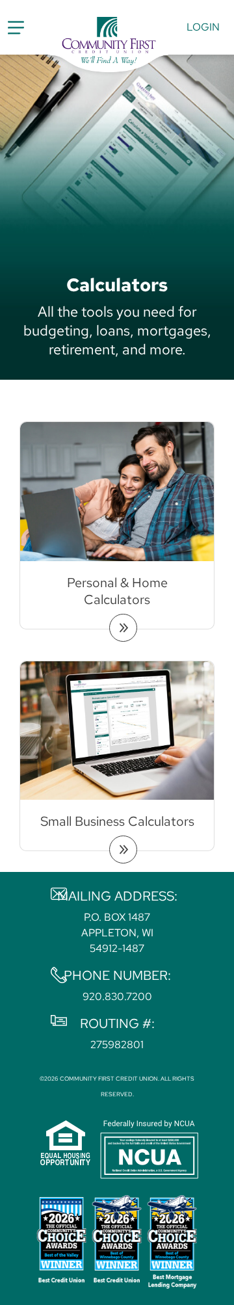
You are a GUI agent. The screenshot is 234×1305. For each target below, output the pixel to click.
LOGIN (203, 27)
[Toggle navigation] (16, 27)
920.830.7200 (117, 996)
